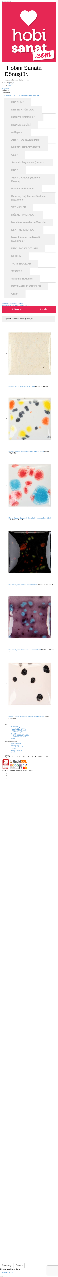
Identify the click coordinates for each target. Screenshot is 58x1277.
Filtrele (16, 309)
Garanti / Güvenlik (17, 747)
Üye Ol (11, 85)
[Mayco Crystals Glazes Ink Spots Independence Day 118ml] (30, 485)
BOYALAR (14, 726)
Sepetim (5, 89)
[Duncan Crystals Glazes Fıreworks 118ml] (30, 552)
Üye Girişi (6, 1265)
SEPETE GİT (8, 1272)
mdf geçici (14, 733)
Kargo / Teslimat (16, 750)
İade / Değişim (16, 743)
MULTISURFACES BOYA (19, 737)
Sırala (43, 309)
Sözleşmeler (15, 745)
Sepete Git (9, 95)
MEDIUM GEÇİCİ (17, 732)
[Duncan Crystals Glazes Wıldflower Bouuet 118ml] (30, 418)
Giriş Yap (12, 84)
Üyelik (13, 752)
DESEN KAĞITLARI (18, 728)
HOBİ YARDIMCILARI (18, 730)
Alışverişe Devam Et (29, 95)
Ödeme (13, 748)
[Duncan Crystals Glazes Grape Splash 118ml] (30, 617)
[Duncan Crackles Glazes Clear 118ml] (30, 353)
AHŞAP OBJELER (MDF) (20, 735)
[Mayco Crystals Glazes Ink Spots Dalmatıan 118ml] (30, 684)
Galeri (13, 738)
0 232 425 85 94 (8, 82)
